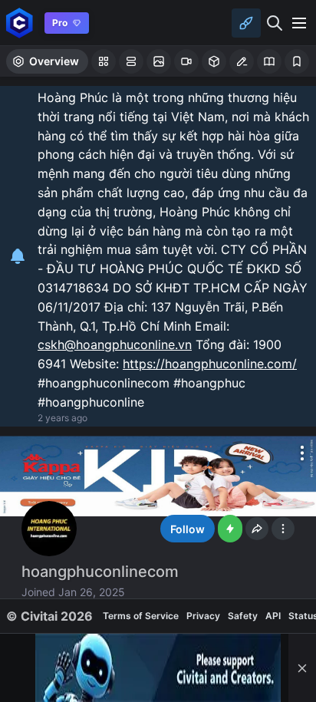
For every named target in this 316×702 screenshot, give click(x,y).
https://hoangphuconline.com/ (210, 363)
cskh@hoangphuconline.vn (115, 344)
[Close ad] (302, 668)
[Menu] (299, 23)
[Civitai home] (19, 22)
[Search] (274, 23)
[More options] (302, 452)
